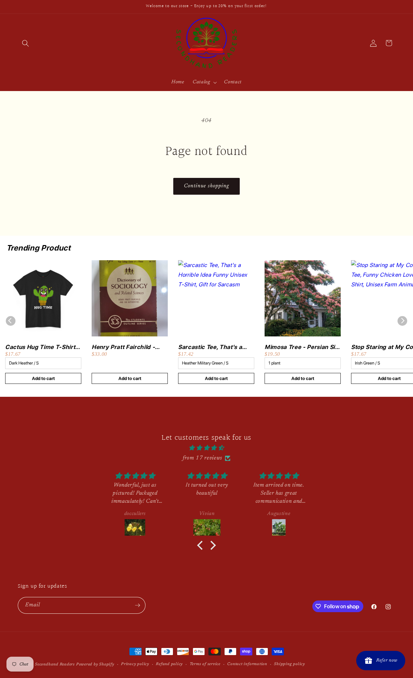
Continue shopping (206, 186)
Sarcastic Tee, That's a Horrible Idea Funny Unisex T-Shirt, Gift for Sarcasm (210, 347)
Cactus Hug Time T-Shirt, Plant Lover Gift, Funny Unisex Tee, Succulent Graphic (41, 347)
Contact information (247, 664)
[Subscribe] (137, 605)
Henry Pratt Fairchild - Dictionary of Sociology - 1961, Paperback (127, 347)
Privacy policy (135, 664)
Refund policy (169, 664)
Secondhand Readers (55, 664)
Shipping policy (289, 664)
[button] (25, 43)
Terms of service (205, 664)
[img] (207, 448)
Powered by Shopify (95, 664)
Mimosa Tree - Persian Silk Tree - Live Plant (302, 347)
